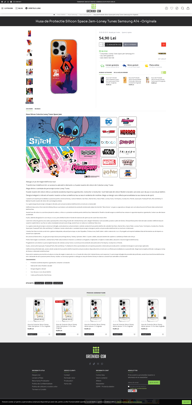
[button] (30, 30)
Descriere (29, 109)
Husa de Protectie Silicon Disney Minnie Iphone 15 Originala (94, 325)
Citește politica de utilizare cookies (129, 402)
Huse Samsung (72, 14)
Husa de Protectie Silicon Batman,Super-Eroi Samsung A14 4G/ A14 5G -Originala (112, 80)
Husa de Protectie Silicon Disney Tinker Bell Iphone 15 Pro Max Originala (66, 326)
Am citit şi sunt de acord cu (138, 387)
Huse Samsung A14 (85, 14)
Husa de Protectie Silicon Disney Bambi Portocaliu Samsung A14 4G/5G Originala (135, 80)
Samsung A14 (39, 283)
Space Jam (49, 283)
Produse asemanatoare (96, 293)
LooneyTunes (58, 283)
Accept (187, 402)
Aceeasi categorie (105, 72)
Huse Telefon (61, 14)
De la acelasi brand (121, 72)
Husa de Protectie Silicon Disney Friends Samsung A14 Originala (158, 79)
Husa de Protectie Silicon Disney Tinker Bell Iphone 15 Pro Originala (39, 325)
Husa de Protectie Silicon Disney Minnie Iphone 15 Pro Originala (123, 325)
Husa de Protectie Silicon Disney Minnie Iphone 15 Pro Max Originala (152, 325)
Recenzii (37, 109)
